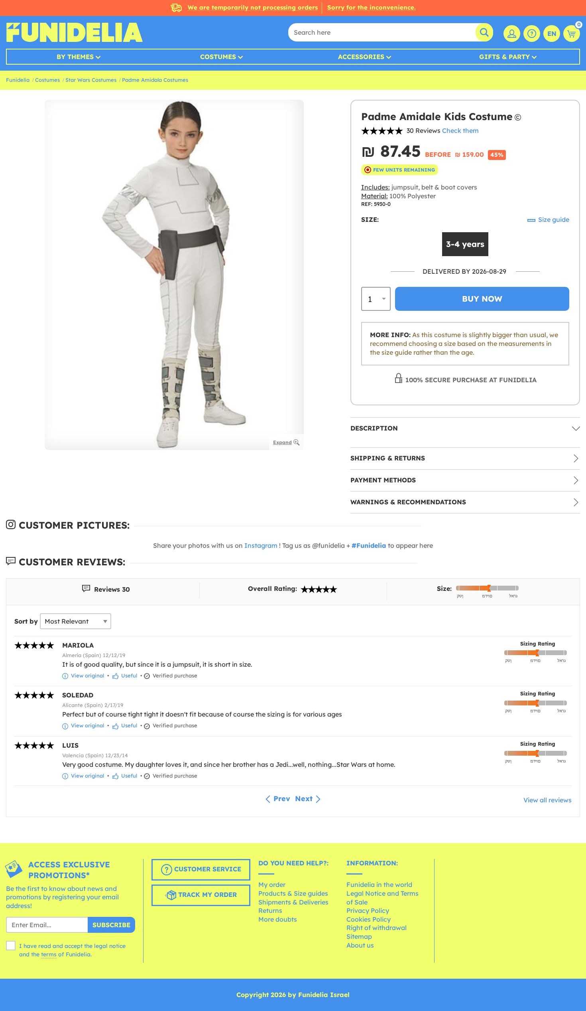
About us (360, 945)
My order (271, 885)
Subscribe (111, 925)
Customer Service (206, 869)
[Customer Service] (531, 33)
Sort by (26, 621)
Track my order (206, 894)
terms (49, 954)
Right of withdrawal (376, 928)
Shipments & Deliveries (293, 902)
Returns (270, 910)
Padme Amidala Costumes (155, 80)
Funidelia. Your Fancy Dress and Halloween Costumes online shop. (74, 32)
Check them (460, 130)
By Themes (75, 56)
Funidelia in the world (379, 885)
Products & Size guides (293, 893)
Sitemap (359, 936)
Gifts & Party (504, 56)
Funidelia (17, 80)
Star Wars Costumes (90, 80)
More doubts (277, 919)
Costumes (218, 56)
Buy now (482, 299)
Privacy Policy (367, 910)
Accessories (361, 56)
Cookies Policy (368, 919)
